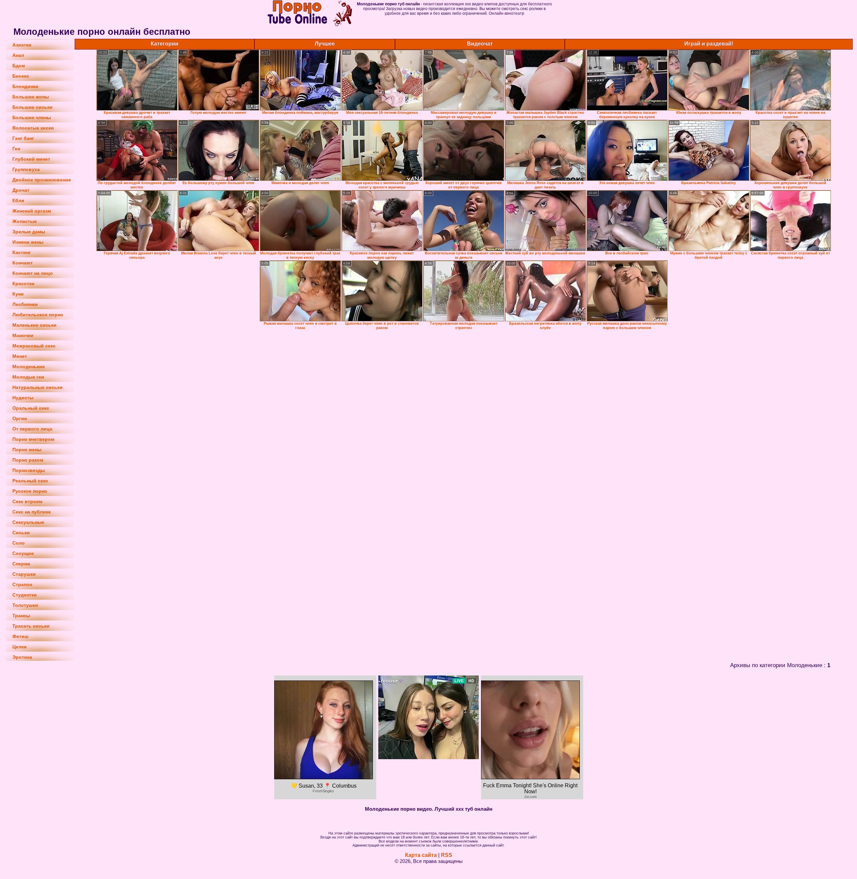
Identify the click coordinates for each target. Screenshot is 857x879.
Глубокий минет (31, 159)
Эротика (22, 657)
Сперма (21, 563)
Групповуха (26, 169)
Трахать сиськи (31, 626)
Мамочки (22, 335)
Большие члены (31, 117)
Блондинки (25, 86)
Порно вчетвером (33, 439)
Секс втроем (27, 501)
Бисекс (20, 76)
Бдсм (18, 65)
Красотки (23, 283)
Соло (18, 543)
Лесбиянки (25, 304)
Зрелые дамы (28, 231)
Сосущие (23, 553)
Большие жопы (30, 96)
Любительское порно (37, 314)
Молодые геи (28, 377)
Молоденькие (28, 366)
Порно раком (27, 460)
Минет (19, 356)
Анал (18, 55)
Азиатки (21, 45)
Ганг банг (23, 138)
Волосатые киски (33, 128)
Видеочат (480, 44)
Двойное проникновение (41, 179)
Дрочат (20, 190)
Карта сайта (421, 855)
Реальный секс (30, 480)
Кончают (22, 262)
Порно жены (27, 449)
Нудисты (22, 397)
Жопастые (24, 221)
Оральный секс (30, 408)
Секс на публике (31, 511)
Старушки (24, 574)
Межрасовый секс (34, 345)
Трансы (21, 615)
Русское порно (29, 491)
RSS (446, 855)
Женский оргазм (31, 211)
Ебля (18, 200)
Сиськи (21, 532)
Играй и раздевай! (708, 44)
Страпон (22, 584)
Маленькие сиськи (34, 325)
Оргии (19, 418)
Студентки (24, 594)
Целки (19, 646)
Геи (16, 148)
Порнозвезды (28, 470)
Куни (18, 294)
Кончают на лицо (32, 273)
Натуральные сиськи (37, 387)
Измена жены (28, 242)
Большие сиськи (32, 107)
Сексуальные (28, 522)
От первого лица (32, 428)
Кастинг (21, 252)
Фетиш (20, 636)
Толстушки (25, 605)
